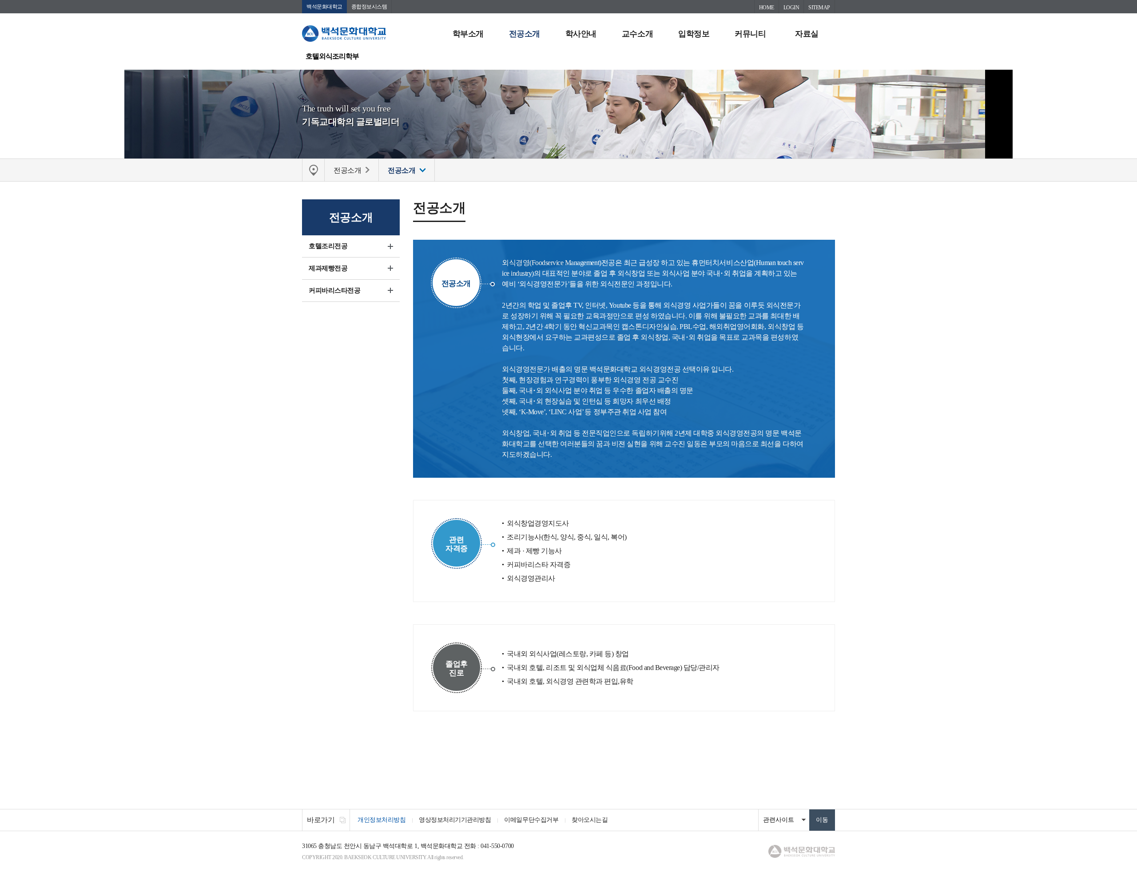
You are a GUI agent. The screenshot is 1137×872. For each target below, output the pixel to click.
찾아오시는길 (590, 820)
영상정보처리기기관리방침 (455, 820)
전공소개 (524, 33)
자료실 (807, 33)
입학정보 (693, 33)
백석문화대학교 (324, 7)
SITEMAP (819, 7)
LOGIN (791, 7)
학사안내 (580, 33)
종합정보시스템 (369, 7)
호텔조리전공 (328, 246)
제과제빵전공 (328, 268)
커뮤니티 (750, 33)
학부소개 (468, 33)
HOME (766, 7)
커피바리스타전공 (334, 290)
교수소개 (637, 33)
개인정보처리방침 (382, 820)
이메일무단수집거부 (531, 820)
